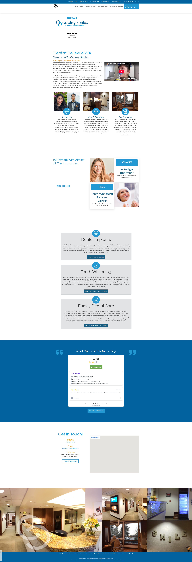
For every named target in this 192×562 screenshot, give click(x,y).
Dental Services (103, 6)
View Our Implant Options (96, 257)
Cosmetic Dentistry (90, 6)
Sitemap (124, 553)
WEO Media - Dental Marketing (87, 553)
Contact (120, 6)
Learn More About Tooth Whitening (96, 291)
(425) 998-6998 (63, 186)
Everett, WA (95, 1)
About (81, 6)
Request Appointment (130, 6)
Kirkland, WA (105, 1)
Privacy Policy (129, 553)
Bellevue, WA (73, 1)
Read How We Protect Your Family (96, 325)
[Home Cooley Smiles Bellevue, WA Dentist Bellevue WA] (56, 6)
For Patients (113, 6)
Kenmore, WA (84, 1)
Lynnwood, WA (116, 1)
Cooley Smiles (74, 553)
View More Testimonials (96, 410)
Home (76, 6)
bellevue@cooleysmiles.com (70, 448)
